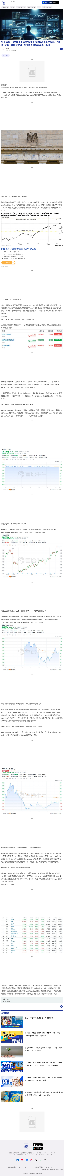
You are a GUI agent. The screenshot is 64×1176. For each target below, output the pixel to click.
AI (39, 7)
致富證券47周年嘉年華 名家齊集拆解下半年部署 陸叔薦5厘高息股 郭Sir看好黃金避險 (44, 1093)
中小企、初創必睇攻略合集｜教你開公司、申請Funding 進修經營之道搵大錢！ (42, 1034)
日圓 (12, 7)
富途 (7, 49)
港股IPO (5, 7)
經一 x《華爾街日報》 (51, 2)
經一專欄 (5, 55)
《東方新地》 (20, 1154)
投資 (7, 50)
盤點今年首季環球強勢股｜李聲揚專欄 (39, 1018)
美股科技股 (31, 7)
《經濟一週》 (49, 1154)
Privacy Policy (59, 1169)
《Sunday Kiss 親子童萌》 (38, 1154)
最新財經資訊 (47, 7)
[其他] (61, 49)
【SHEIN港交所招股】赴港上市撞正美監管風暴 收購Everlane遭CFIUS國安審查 (43, 1079)
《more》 (27, 1154)
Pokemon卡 (21, 7)
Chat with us (45, 1169)
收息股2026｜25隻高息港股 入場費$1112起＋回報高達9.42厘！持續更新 (43, 1049)
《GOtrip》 (46, 1153)
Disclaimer (52, 1169)
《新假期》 (39, 1153)
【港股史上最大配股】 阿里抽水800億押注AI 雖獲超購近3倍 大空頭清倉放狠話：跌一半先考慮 (43, 1064)
